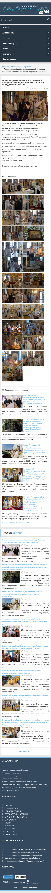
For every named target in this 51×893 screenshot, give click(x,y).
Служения (27, 66)
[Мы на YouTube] (41, 12)
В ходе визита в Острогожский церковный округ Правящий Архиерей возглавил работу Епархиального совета (34, 399)
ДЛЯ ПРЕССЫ (10, 828)
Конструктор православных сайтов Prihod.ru (22, 858)
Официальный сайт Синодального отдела (21, 852)
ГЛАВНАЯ (8, 805)
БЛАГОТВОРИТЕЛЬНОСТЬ (15, 817)
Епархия (25, 38)
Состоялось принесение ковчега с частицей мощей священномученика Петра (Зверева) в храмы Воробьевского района (24, 621)
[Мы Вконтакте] (46, 12)
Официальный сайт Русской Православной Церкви (25, 849)
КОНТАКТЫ (9, 831)
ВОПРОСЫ (9, 825)
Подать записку (9, 59)
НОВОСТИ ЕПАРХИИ (13, 811)
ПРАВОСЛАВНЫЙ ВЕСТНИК (16, 814)
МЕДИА (7, 822)
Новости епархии (25, 43)
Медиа (25, 48)
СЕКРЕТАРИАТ (10, 834)
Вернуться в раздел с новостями (15, 522)
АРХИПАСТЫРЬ (11, 808)
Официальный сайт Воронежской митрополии (23, 855)
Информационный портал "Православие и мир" (24, 861)
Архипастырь (25, 32)
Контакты (25, 53)
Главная (5, 27)
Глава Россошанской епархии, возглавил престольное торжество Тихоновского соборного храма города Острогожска (34, 449)
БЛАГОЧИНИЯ (10, 820)
